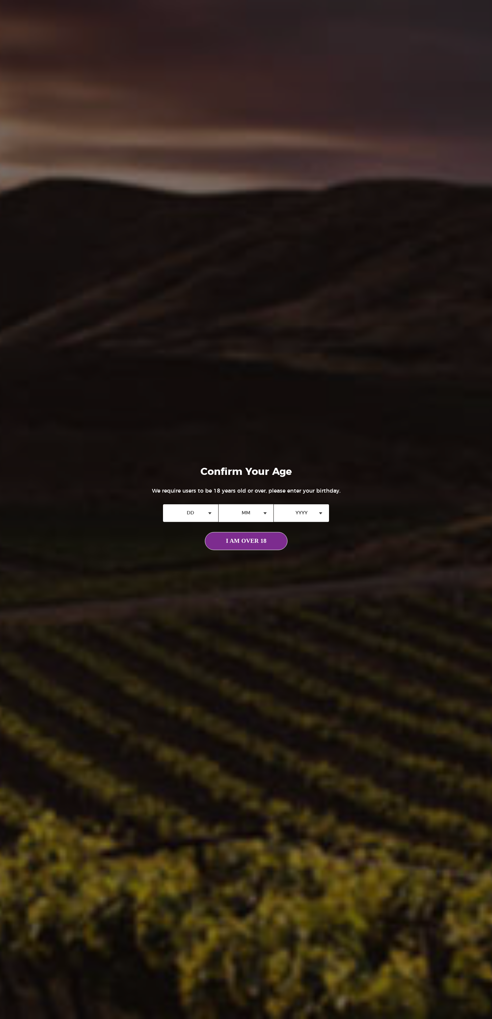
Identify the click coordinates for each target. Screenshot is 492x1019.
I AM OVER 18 (246, 540)
